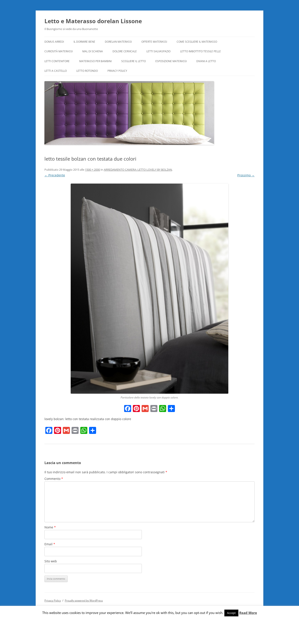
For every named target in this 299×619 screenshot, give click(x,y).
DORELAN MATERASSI (118, 42)
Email (49, 544)
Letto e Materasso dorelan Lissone (93, 21)
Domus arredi (54, 42)
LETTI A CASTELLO (55, 71)
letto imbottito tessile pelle (200, 51)
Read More (248, 612)
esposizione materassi (171, 61)
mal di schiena (92, 51)
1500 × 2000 (92, 170)
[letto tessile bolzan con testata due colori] (149, 289)
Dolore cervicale (125, 51)
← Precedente (54, 175)
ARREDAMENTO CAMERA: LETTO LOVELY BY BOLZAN (138, 170)
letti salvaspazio (158, 51)
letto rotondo (87, 71)
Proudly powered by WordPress (84, 600)
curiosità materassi (58, 51)
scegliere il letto (133, 61)
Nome (50, 527)
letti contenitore (57, 61)
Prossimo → (246, 175)
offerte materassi (154, 42)
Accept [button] (231, 613)
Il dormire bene (84, 42)
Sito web (50, 561)
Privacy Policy (117, 71)
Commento (53, 479)
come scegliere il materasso (197, 42)
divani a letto (206, 61)
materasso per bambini (95, 61)
